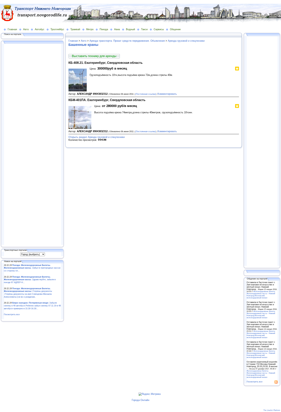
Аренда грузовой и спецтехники (186, 40)
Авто (26, 29)
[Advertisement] (32, 144)
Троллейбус (57, 29)
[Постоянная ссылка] (145, 94)
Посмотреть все (12, 314)
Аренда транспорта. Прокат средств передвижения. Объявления (127, 40)
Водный (130, 29)
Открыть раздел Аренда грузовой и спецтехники (96, 137)
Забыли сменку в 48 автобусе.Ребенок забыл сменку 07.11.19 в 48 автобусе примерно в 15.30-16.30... (32, 305)
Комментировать (167, 93)
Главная (12, 29)
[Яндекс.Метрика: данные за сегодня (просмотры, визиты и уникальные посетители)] (150, 394)
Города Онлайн (140, 400)
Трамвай (75, 29)
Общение (175, 29)
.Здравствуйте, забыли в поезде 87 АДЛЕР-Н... (30, 279)
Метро (89, 29)
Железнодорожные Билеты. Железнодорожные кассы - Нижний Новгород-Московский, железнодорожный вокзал (261, 294)
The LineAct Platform (271, 410)
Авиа (117, 29)
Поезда (104, 29)
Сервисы (159, 29)
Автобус (39, 29)
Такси (144, 29)
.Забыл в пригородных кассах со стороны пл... (32, 268)
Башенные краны (83, 45)
